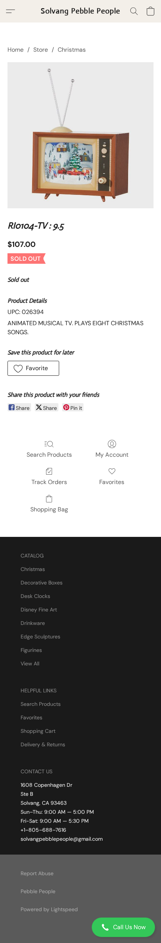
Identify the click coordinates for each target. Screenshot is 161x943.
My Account (111, 455)
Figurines (31, 650)
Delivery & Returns (43, 744)
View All (30, 663)
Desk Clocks (35, 596)
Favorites (111, 482)
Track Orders (49, 482)
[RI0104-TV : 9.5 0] (80, 135)
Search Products (49, 455)
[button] (80, 927)
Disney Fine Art (39, 609)
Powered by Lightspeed (49, 909)
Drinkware (33, 623)
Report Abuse (37, 873)
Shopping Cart (38, 731)
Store (40, 50)
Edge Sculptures (40, 636)
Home (15, 50)
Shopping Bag (49, 509)
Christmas (72, 50)
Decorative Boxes (42, 582)
